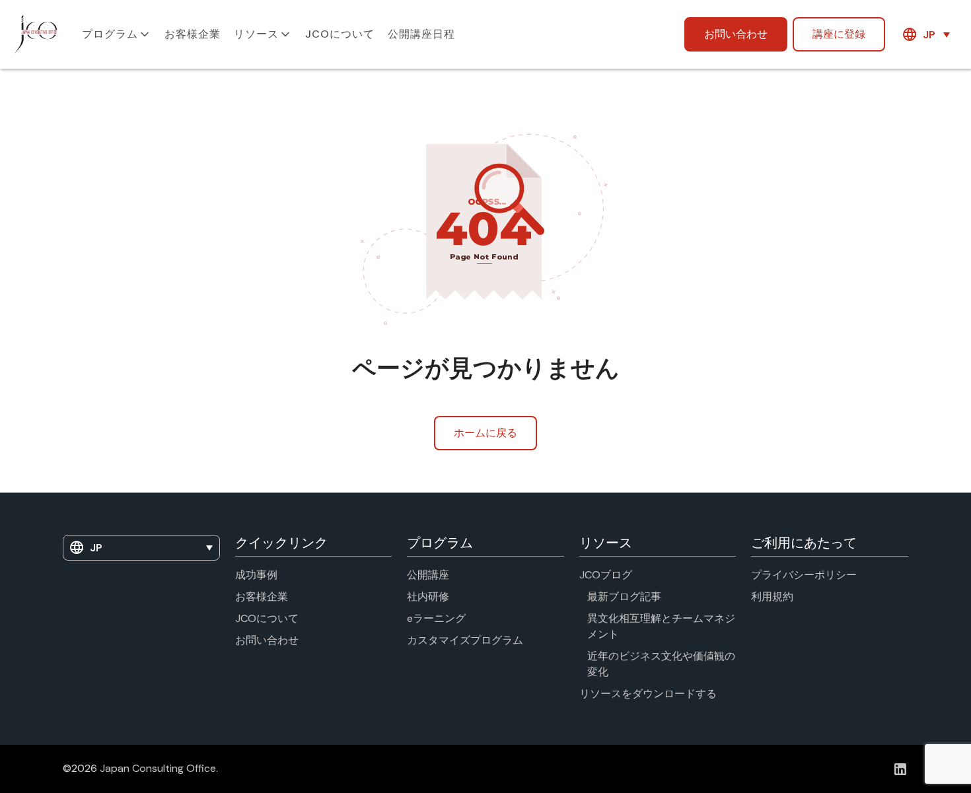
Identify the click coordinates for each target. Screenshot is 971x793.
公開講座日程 (421, 34)
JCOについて (340, 34)
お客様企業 (192, 34)
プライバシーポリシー (804, 575)
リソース (256, 34)
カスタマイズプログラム (465, 640)
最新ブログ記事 (624, 596)
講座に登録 (838, 34)
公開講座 (428, 575)
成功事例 (256, 575)
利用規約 (772, 596)
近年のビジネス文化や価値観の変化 (661, 664)
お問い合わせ (736, 34)
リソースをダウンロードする (648, 694)
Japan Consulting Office (158, 768)
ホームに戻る (485, 433)
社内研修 (428, 596)
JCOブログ (605, 575)
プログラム (110, 34)
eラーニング (436, 618)
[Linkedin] (900, 769)
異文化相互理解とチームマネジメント (661, 626)
